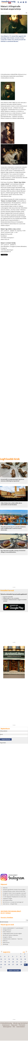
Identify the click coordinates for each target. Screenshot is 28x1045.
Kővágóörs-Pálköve (7, 937)
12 (9, 959)
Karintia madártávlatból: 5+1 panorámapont (13, 928)
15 (21, 959)
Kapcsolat (14, 1025)
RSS (14, 1027)
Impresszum (6, 1025)
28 (17, 964)
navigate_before (1, 951)
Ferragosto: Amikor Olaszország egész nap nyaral (14, 893)
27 (13, 964)
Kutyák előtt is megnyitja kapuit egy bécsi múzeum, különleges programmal (12, 480)
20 (13, 962)
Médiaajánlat (7, 1027)
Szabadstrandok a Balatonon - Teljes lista (12, 939)
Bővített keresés (4, 922)
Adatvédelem (20, 1027)
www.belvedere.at (6, 251)
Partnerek (22, 1025)
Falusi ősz (5, 887)
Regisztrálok (3, 742)
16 (25, 959)
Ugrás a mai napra (14, 970)
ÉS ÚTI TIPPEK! (6, 913)
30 (25, 964)
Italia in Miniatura (7, 931)
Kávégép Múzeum (7, 930)
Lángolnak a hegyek (7, 898)
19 (9, 962)
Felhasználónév (3, 731)
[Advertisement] (14, 58)
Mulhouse (5, 940)
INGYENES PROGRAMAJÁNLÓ (11, 911)
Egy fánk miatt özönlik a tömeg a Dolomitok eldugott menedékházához (13, 551)
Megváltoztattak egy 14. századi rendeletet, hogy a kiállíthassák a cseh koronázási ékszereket (13, 528)
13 (13, 959)
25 (5, 964)
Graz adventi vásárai (7, 900)
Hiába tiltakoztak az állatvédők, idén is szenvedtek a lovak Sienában (11, 503)
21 (17, 962)
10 (1, 959)
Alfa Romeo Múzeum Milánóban (10, 935)
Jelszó (1, 734)
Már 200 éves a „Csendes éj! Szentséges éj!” (13, 902)
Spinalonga (5, 944)
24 (1, 964)
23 (25, 962)
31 (1, 967)
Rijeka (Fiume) (6, 942)
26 (9, 964)
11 (5, 959)
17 (1, 962)
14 (17, 959)
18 (5, 962)
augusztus (6, 952)
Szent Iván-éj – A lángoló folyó (10, 904)
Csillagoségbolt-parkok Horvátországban (12, 933)
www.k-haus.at (5, 239)
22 (21, 962)
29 (21, 964)
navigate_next (27, 920)
